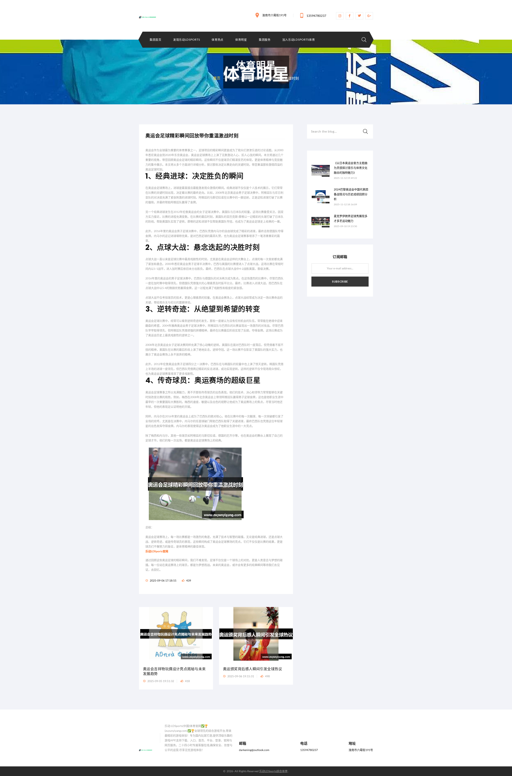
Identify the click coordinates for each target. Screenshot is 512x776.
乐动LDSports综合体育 (273, 771)
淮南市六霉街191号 (274, 15)
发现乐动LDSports (186, 39)
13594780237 (316, 15)
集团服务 (265, 39)
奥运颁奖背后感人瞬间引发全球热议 (252, 668)
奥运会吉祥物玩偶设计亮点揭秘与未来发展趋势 (174, 671)
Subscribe (340, 281)
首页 (217, 78)
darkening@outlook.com (254, 750)
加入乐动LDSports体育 (298, 39)
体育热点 (217, 39)
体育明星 (241, 39)
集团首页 (155, 39)
